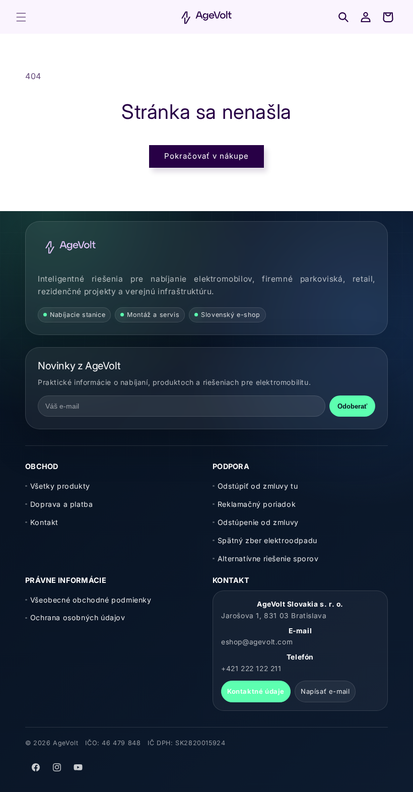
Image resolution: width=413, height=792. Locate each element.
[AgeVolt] (70, 247)
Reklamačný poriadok (257, 504)
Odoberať (352, 406)
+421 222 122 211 (251, 669)
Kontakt (44, 522)
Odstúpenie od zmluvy (258, 522)
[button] (21, 17)
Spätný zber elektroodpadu (267, 540)
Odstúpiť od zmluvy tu (258, 486)
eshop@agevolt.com (257, 642)
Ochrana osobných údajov (77, 617)
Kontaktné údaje (256, 691)
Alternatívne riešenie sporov (268, 558)
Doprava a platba (61, 504)
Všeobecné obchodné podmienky (91, 600)
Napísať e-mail (325, 691)
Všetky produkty (60, 486)
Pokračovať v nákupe (206, 156)
